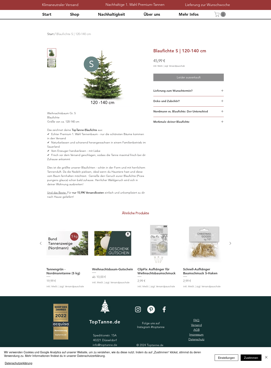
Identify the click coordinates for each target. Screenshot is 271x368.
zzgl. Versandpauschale (175, 66)
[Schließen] (266, 357)
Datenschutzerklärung (18, 363)
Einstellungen (226, 358)
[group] (135, 257)
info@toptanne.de (105, 345)
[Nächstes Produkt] (230, 243)
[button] (158, 14)
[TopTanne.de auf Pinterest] (151, 309)
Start (50, 34)
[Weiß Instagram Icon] (138, 309)
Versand (196, 325)
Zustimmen (251, 358)
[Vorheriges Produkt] (40, 243)
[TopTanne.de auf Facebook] (164, 309)
